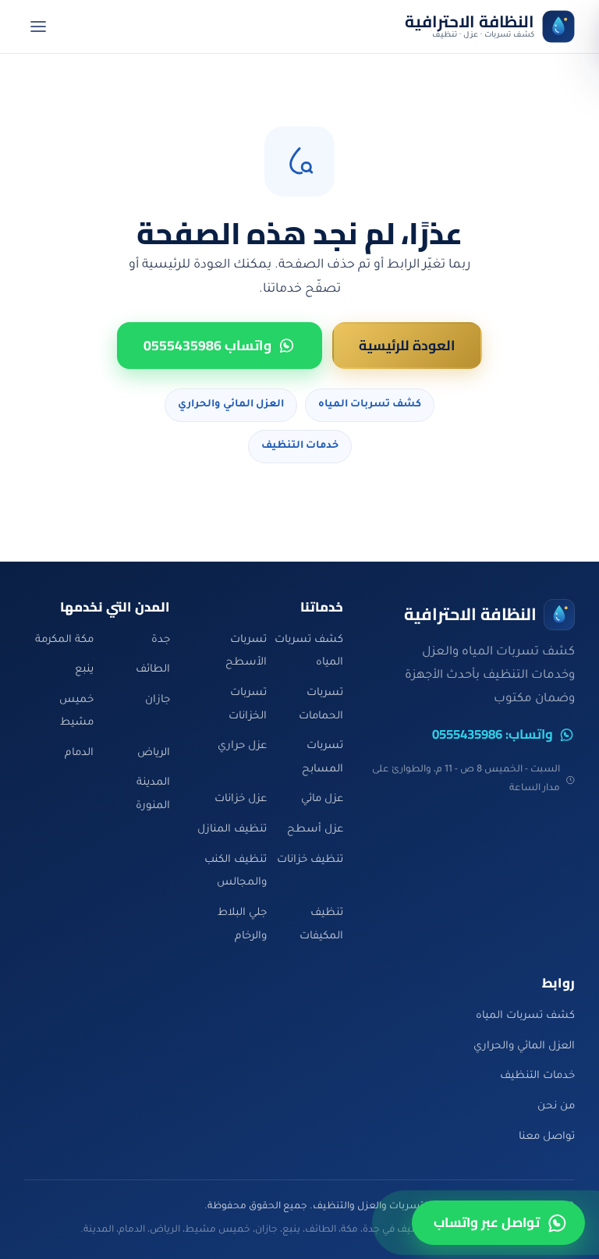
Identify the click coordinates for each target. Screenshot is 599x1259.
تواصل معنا (547, 1137)
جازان (157, 700)
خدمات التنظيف (299, 446)
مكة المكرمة (64, 640)
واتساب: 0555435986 (492, 734)
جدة (160, 640)
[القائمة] (38, 26)
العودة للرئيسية (407, 345)
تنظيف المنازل (232, 829)
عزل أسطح (315, 829)
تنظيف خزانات (310, 860)
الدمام (79, 753)
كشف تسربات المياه (369, 404)
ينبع (84, 670)
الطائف (153, 670)
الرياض (153, 753)
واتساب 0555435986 (207, 345)
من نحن (556, 1106)
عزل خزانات (240, 799)
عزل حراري (242, 746)
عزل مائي (322, 799)
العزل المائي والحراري (231, 404)
